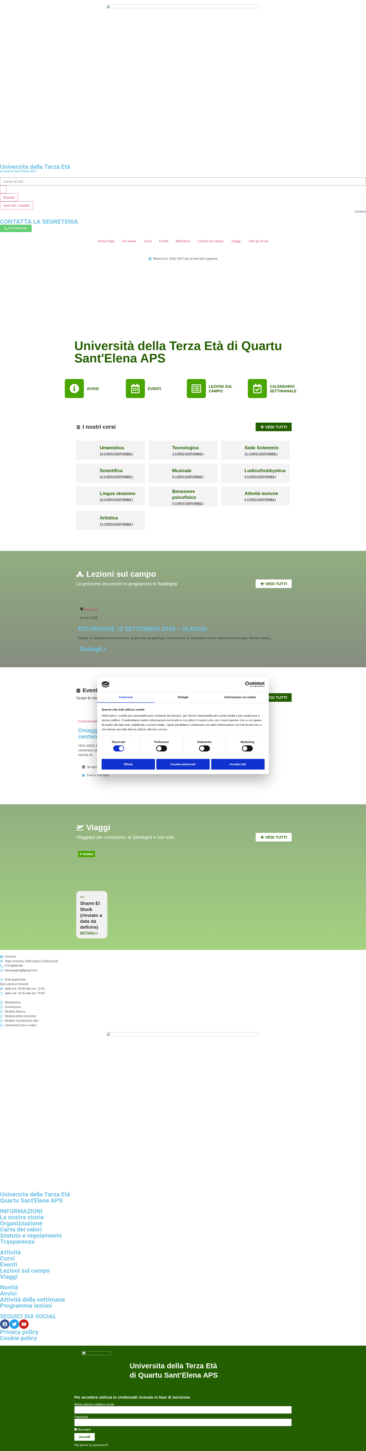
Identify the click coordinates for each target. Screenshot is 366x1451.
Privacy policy (19, 1332)
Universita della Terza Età (35, 166)
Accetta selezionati (183, 764)
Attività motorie (261, 493)
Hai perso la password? (91, 1445)
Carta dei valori (21, 1229)
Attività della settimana (32, 1299)
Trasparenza (17, 1241)
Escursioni (90, 609)
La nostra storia (22, 1217)
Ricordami (84, 1429)
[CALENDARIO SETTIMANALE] (257, 388)
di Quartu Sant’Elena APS (18, 171)
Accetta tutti (238, 764)
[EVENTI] (135, 388)
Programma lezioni (26, 1305)
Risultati (9, 197)
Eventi (163, 241)
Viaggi (236, 241)
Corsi (148, 241)
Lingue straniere (117, 493)
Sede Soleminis (262, 447)
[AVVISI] (74, 388)
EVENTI (154, 389)
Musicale (181, 470)
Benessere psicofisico (184, 494)
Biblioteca (183, 241)
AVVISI (93, 389)
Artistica (109, 517)
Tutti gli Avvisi (258, 241)
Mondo (88, 854)
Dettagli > (93, 649)
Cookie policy (18, 1338)
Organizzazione (21, 1223)
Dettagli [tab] (183, 697)
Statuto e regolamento (31, 1235)
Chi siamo (129, 241)
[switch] (161, 748)
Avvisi (8, 1293)
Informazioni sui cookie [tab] (240, 697)
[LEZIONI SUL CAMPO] (196, 388)
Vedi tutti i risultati (16, 205)
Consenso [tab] (126, 697)
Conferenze (86, 721)
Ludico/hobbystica (265, 470)
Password (81, 1417)
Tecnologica (185, 447)
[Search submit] (3, 189)
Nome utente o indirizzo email (94, 1404)
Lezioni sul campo (211, 241)
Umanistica (112, 447)
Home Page (106, 241)
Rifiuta (128, 764)
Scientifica (111, 470)
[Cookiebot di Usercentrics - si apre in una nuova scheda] (248, 684)
